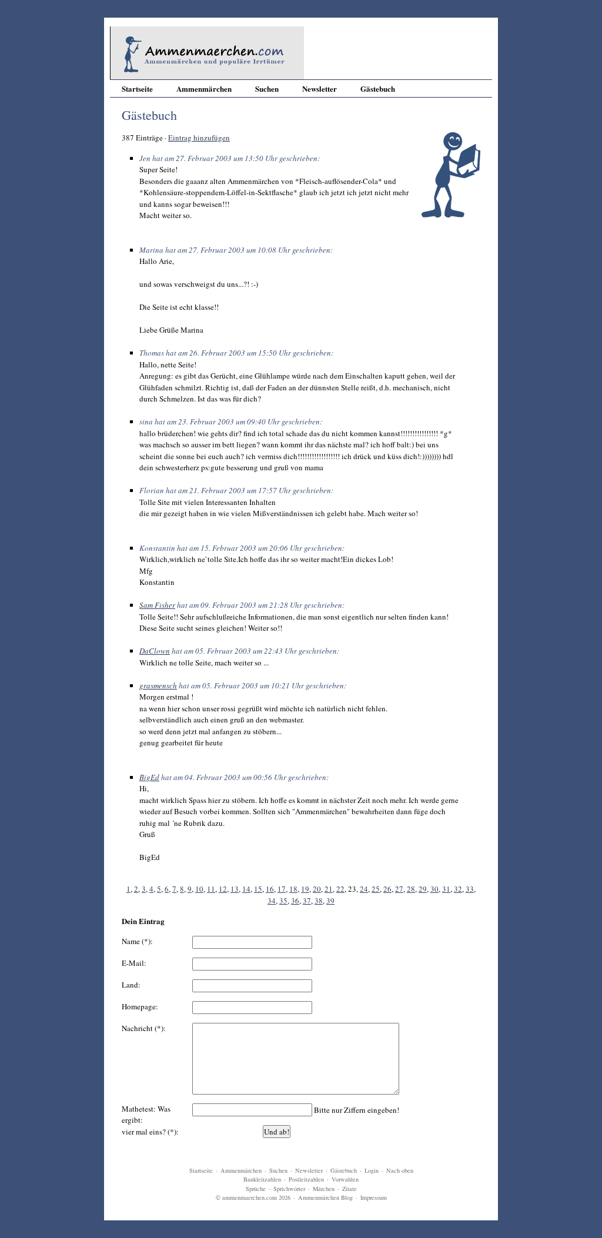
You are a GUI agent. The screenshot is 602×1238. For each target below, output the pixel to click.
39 (330, 900)
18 (293, 889)
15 (258, 889)
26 (387, 889)
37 (307, 900)
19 (305, 889)
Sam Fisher (157, 605)
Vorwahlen (345, 1179)
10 (199, 889)
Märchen (324, 1189)
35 (283, 900)
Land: (131, 984)
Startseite (137, 88)
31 (446, 889)
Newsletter (319, 88)
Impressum (373, 1197)
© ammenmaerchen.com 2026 (253, 1197)
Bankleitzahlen (262, 1179)
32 (458, 889)
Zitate (349, 1189)
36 (295, 900)
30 (434, 889)
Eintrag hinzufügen (199, 137)
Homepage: (140, 1006)
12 (223, 889)
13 (234, 889)
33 (470, 889)
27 (399, 889)
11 (211, 889)
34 (271, 900)
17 (281, 889)
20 (317, 889)
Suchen (267, 88)
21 (329, 889)
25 (376, 889)
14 (246, 889)
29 (423, 889)
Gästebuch (377, 88)
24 (364, 889)
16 (270, 889)
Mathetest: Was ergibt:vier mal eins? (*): (150, 1120)
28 (411, 889)
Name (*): (137, 941)
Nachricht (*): (144, 1028)
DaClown (154, 650)
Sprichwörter (289, 1189)
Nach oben (399, 1170)
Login (371, 1170)
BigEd (149, 777)
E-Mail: (134, 963)
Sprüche (256, 1189)
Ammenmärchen (204, 88)
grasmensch (158, 685)
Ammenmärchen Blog (325, 1197)
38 (319, 900)
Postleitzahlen (306, 1179)
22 (340, 889)
